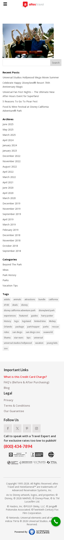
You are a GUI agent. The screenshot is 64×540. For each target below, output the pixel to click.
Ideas (6, 269)
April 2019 (8, 219)
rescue (55, 326)
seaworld (48, 332)
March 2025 (9, 134)
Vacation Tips (10, 285)
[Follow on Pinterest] (27, 428)
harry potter (47, 315)
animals (17, 299)
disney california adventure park (19, 310)
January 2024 (10, 145)
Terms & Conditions (17, 405)
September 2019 (12, 214)
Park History (9, 275)
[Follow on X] (17, 428)
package (20, 326)
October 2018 (10, 245)
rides (6, 332)
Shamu (7, 337)
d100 (6, 304)
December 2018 (11, 235)
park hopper (33, 326)
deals (15, 304)
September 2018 (12, 251)
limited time (40, 321)
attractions (30, 299)
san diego (17, 332)
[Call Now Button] (56, 521)
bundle (42, 299)
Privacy (8, 400)
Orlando (8, 326)
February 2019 (10, 229)
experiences (10, 315)
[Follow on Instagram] (36, 428)
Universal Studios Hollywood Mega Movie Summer (31, 77)
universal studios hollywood (18, 342)
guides (34, 315)
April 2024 (8, 140)
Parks (6, 280)
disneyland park (46, 310)
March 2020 (9, 198)
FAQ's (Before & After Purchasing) (26, 382)
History (7, 321)
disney (24, 304)
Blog (7, 388)
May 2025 (8, 129)
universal (38, 337)
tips (29, 337)
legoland (26, 321)
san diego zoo (33, 332)
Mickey (52, 321)
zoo (6, 348)
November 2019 (11, 208)
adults (7, 299)
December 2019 (11, 203)
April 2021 (8, 182)
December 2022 (11, 156)
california (53, 299)
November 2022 (11, 161)
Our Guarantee (14, 411)
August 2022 (10, 166)
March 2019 (9, 224)
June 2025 (8, 124)
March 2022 (9, 177)
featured (23, 315)
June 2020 (8, 187)
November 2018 (11, 240)
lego (16, 321)
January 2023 (10, 150)
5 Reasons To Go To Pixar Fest (20, 101)
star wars (18, 337)
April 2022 (8, 171)
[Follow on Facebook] (8, 428)
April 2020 (8, 193)
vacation (39, 342)
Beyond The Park (12, 264)
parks (46, 326)
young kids (52, 342)
